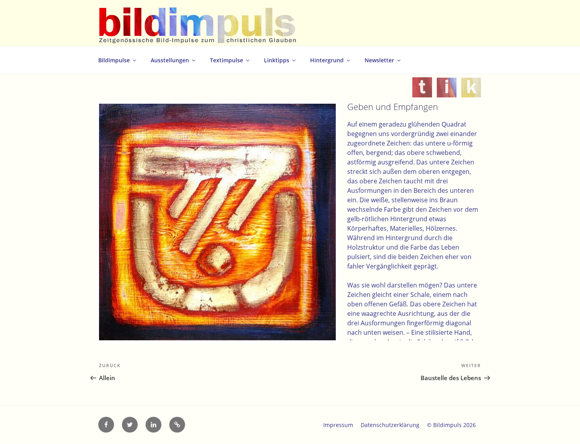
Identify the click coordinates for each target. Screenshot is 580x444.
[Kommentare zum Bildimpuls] (471, 92)
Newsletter (379, 60)
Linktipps (276, 60)
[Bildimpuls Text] (422, 92)
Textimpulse (226, 60)
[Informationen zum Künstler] (447, 92)
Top (561, 425)
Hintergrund (327, 60)
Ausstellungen (170, 60)
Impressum (338, 425)
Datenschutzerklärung (390, 425)
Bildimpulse (114, 60)
